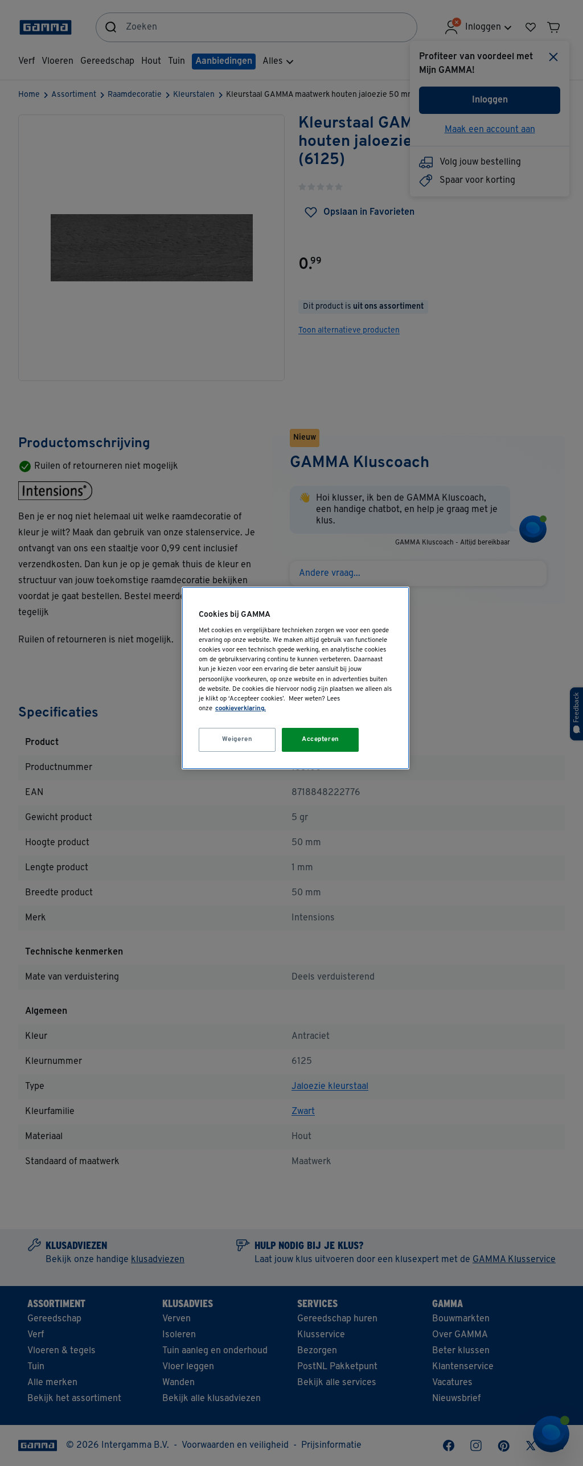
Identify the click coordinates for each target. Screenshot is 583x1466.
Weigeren (237, 739)
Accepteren (320, 739)
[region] (295, 678)
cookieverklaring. (240, 708)
